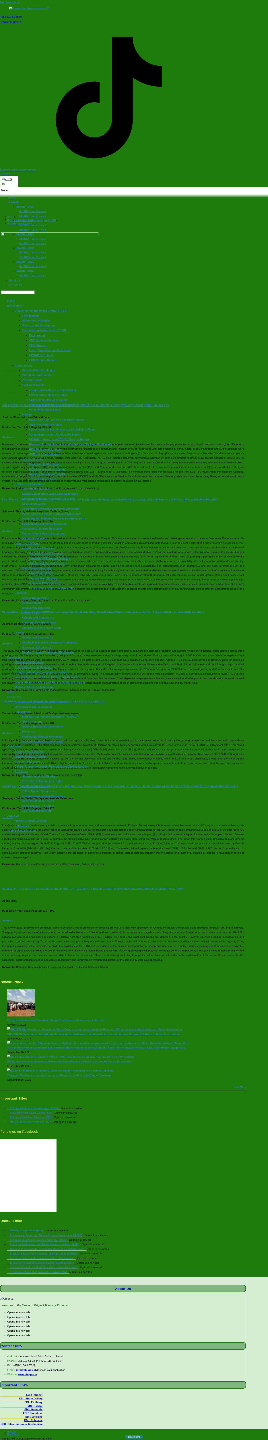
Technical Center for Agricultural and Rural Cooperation (41, 1258)
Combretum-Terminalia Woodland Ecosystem (50, 508)
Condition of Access (35, 785)
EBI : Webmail (33, 1416)
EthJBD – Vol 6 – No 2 (32, 215)
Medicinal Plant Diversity (45, 583)
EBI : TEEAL (35, 1405)
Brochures (28, 731)
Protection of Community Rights (42, 781)
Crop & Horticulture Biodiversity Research (42, 672)
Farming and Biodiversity (38, 617)
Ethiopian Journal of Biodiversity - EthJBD (34, 1108)
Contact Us (15, 284)
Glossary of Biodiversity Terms (41, 627)
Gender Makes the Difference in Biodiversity (50, 642)
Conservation (23, 365)
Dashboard (13, 1434)
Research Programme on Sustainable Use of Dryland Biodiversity (70, 444)
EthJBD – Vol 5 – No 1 (32, 229)
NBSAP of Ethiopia (41, 355)
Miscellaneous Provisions (38, 805)
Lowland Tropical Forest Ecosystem (44, 523)
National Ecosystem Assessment (42, 726)
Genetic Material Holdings (38, 370)
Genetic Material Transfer (31, 756)
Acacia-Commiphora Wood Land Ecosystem (50, 493)
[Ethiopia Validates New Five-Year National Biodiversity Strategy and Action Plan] (21, 1015)
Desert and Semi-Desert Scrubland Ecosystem (51, 513)
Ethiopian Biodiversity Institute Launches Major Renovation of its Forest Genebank (59, 1075)
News (10, 691)
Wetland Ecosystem (34, 538)
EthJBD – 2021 (25, 261)
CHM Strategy (38, 345)
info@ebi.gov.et (10, 21)
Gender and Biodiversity (37, 637)
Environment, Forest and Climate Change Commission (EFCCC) (46, 1235)
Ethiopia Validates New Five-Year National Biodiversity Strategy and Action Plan (56, 1020)
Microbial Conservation (37, 375)
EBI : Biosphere (32, 1413)
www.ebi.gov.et (27, 1374)
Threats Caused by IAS (43, 479)
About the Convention (36, 320)
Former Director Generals (31, 820)
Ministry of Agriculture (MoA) (26, 1230)
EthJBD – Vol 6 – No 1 (32, 211)
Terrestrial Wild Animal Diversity (49, 558)
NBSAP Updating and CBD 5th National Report (59, 439)
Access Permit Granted (29, 751)
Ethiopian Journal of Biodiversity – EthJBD (49, 716)
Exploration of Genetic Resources (43, 796)
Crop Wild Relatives (41, 573)
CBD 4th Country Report (45, 454)
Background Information (44, 464)
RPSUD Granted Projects (45, 449)
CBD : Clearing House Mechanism (21, 1424)
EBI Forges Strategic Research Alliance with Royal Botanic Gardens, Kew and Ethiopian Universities (69, 1061)
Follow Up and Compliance (39, 791)
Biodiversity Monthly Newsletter (42, 736)
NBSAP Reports (32, 721)
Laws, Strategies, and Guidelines (50, 350)
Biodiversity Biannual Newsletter (43, 741)
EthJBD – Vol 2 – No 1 (32, 266)
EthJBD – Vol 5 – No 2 (32, 225)
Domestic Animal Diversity (46, 553)
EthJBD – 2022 (25, 247)
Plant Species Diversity (36, 568)
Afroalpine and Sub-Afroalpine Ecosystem (48, 498)
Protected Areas (32, 379)
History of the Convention (38, 325)
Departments (15, 657)
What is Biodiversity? (35, 597)
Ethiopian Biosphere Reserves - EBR (30, 1117)
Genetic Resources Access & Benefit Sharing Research (50, 682)
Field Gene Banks (33, 384)
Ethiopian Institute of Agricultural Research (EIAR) (38, 1272)
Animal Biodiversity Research (33, 667)
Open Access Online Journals (33, 706)
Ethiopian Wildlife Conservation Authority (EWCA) (38, 1240)
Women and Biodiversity (37, 647)
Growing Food (31, 612)
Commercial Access (27, 761)
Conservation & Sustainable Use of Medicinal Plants (62, 429)
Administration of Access (38, 800)
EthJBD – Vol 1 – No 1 (32, 275)
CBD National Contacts (44, 340)
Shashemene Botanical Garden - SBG (31, 1112)
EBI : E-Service (33, 1420)
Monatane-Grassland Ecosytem (42, 528)
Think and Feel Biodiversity (39, 622)
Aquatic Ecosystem (34, 503)
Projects (27, 414)
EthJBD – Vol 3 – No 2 (32, 252)
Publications (22, 711)
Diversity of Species (27, 543)
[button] (134, 190)
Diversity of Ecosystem (29, 483)
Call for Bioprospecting (37, 810)
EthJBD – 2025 (25, 206)
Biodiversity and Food (36, 607)
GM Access (14, 746)
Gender (19, 632)
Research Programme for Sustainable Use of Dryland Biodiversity (47, 1249)
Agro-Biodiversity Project (45, 424)
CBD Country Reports (43, 360)
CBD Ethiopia (30, 315)
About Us (14, 280)
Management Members (29, 662)
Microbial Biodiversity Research (35, 687)
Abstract (7, 920)
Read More (239, 1087)
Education (21, 592)
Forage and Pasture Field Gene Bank (52, 389)
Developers (134, 1436)
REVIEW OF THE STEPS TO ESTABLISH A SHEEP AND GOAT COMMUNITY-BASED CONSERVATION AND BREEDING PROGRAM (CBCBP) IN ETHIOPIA (93, 888)
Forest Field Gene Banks (45, 409)
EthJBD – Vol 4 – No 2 (32, 238)
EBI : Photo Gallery (30, 1398)
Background (37, 335)
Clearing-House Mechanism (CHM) (44, 330)
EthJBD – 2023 (25, 234)
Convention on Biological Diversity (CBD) (41, 310)
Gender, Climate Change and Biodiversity (48, 652)
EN (3, 183)
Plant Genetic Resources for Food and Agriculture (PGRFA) (43, 1253)
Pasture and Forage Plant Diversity (51, 587)
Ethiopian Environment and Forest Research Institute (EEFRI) (44, 1244)
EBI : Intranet (34, 1394)
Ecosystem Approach (35, 488)
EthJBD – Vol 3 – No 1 (32, 257)
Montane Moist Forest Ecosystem (43, 533)
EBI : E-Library (33, 1402)
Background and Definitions (40, 776)
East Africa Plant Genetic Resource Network (57, 419)
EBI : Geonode (33, 1409)
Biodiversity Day (32, 602)
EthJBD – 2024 (25, 220)
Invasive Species (32, 459)
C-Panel (11, 1432)
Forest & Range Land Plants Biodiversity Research (47, 677)
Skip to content (9, 2)
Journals (13, 202)
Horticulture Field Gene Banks (48, 394)
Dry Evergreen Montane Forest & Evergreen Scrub (54, 518)
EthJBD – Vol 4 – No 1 (32, 243)
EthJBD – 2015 (25, 270)
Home (11, 197)
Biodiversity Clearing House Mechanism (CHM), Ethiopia (42, 1262)
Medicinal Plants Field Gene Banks (51, 404)
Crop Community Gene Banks (48, 399)
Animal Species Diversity (38, 548)
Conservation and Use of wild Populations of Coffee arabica (43, 1267)
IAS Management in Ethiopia (47, 469)
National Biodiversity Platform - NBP (30, 1121)
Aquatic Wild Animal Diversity (48, 563)
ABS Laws (21, 771)
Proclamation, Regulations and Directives (41, 701)
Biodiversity (15, 305)
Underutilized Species (43, 578)
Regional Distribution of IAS (47, 474)
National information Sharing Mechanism (55, 434)
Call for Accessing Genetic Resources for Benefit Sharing (51, 766)
